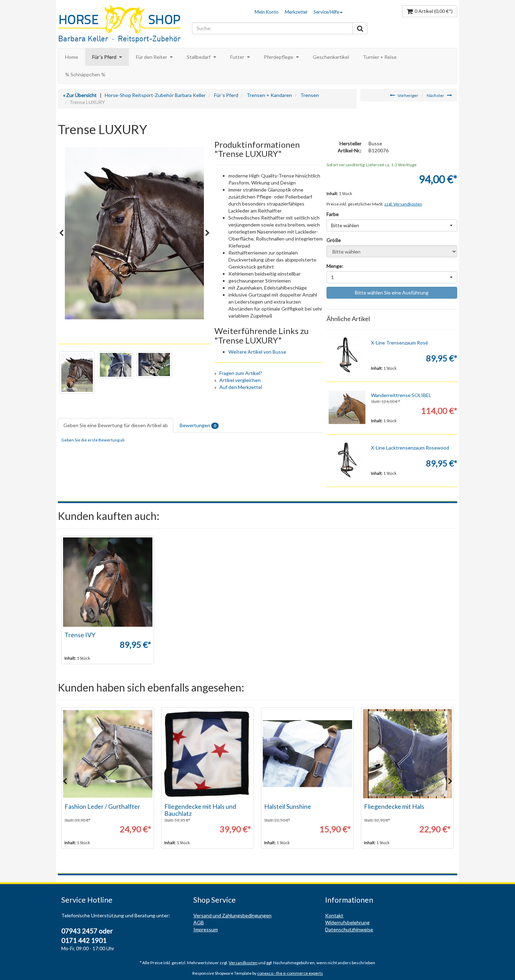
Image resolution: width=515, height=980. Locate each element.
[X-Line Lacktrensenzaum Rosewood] (347, 460)
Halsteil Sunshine (287, 806)
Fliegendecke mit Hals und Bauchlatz (200, 809)
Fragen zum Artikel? (240, 373)
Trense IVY (79, 635)
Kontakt (334, 915)
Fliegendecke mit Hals (394, 806)
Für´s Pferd (104, 57)
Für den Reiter (152, 57)
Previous (61, 233)
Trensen (309, 95)
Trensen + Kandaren (269, 95)
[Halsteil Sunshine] (307, 753)
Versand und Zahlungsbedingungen (232, 915)
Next (207, 233)
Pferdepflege (279, 57)
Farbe (333, 214)
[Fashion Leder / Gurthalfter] (107, 753)
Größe (334, 240)
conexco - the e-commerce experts (290, 973)
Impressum (205, 929)
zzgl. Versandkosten (403, 204)
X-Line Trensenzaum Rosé (399, 343)
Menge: (335, 266)
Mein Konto (267, 12)
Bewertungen (198, 425)
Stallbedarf (199, 57)
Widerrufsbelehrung (347, 922)
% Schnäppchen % (85, 74)
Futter (237, 57)
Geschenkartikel (331, 57)
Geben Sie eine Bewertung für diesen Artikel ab (115, 425)
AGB (198, 922)
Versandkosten (243, 962)
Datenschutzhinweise (349, 929)
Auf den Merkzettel (240, 387)
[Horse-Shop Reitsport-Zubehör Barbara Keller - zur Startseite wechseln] (123, 24)
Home (71, 57)
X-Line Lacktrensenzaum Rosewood (410, 448)
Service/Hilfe (326, 12)
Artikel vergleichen (240, 380)
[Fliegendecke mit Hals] (407, 753)
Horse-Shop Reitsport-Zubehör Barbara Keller (155, 95)
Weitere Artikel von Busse (257, 352)
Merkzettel (296, 12)
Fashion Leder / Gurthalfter (102, 806)
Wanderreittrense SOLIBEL (401, 395)
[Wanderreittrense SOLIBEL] (347, 407)
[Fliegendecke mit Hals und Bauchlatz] (207, 753)
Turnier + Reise (380, 57)
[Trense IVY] (107, 582)
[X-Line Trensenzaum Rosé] (347, 354)
